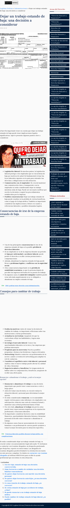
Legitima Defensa (6, 8)
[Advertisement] (23, 84)
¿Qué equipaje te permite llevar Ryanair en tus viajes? (59, 204)
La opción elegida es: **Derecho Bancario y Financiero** (59, 114)
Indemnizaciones (21, 8)
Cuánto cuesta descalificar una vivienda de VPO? (57, 213)
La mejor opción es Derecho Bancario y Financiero (58, 83)
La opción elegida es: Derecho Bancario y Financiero (59, 140)
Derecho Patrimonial (58, 65)
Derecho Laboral (57, 61)
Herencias (54, 73)
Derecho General (57, 53)
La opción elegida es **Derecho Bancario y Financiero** (59, 91)
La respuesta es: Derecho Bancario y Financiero (58, 167)
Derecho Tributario (58, 69)
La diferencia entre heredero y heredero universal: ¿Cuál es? (58, 286)
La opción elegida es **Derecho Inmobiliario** (58, 100)
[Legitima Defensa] (11, 3)
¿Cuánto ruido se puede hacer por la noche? (58, 232)
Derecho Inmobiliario (59, 57)
